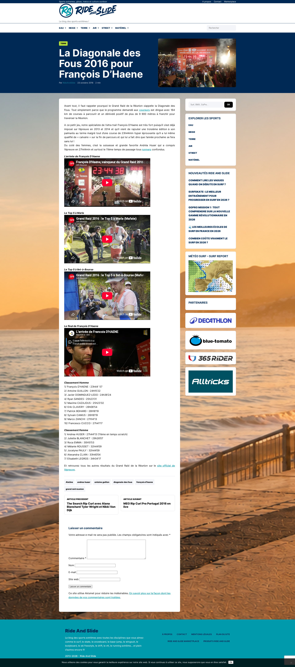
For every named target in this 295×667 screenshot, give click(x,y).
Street (106, 28)
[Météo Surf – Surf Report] (211, 276)
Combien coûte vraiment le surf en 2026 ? (208, 240)
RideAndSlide (69, 82)
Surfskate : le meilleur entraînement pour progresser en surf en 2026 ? (209, 196)
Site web (74, 579)
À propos (167, 634)
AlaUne (69, 482)
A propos (206, 1)
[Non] (291, 662)
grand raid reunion (75, 489)
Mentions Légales (201, 634)
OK (228, 105)
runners (146, 149)
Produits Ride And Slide (216, 641)
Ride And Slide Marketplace (183, 641)
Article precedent (91, 505)
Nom (71, 565)
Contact (217, 1)
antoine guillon (101, 482)
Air (94, 28)
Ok (231, 662)
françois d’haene (144, 482)
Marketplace (230, 1)
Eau (61, 28)
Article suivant (147, 503)
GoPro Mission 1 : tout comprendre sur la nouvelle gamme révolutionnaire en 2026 (209, 213)
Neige (72, 28)
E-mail (72, 572)
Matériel (120, 28)
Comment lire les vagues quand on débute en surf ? (207, 182)
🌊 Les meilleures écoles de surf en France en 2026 (208, 229)
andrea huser (83, 482)
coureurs (144, 109)
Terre (84, 28)
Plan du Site (223, 634)
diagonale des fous (123, 482)
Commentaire (77, 558)
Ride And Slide (81, 630)
